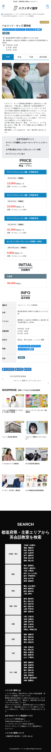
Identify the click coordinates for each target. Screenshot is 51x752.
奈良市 (30, 627)
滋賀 (25, 624)
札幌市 (32, 545)
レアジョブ (9, 719)
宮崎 (25, 675)
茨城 (25, 578)
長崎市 (30, 668)
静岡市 (30, 589)
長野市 (30, 612)
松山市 (30, 640)
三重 (25, 594)
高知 (25, 642)
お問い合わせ (28, 736)
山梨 (25, 609)
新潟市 (30, 599)
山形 (25, 553)
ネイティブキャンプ (12, 726)
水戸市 (30, 578)
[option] (25, 81)
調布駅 (28, 369)
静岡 (25, 589)
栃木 (25, 576)
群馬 (25, 581)
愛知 (25, 586)
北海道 (26, 545)
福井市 (30, 606)
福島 (25, 561)
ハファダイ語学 (24, 749)
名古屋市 (31, 586)
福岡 (25, 662)
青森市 (30, 548)
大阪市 (30, 617)
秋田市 (30, 550)
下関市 (30, 657)
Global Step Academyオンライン (17, 721)
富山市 (30, 601)
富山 (25, 601)
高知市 (30, 642)
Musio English (28, 724)
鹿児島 (26, 678)
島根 (25, 652)
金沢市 (30, 604)
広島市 (30, 647)
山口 (25, 657)
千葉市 (30, 571)
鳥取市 (30, 655)
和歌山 (26, 629)
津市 (30, 594)
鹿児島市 (33, 678)
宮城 (25, 558)
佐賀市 (30, 665)
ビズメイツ (9, 729)
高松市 (30, 637)
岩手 (25, 555)
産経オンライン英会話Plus (31, 726)
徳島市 (30, 634)
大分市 (30, 673)
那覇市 (30, 680)
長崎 (25, 668)
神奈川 (26, 568)
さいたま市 (32, 573)
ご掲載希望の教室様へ (13, 736)
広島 (25, 647)
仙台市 (30, 558)
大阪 (25, 617)
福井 (25, 606)
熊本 (25, 670)
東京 (25, 566)
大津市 (30, 624)
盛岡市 (30, 555)
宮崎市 (30, 675)
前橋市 (30, 581)
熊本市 (30, 670)
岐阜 (25, 591)
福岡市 (30, 662)
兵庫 (25, 622)
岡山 (25, 650)
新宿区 (30, 566)
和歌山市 (33, 629)
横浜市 (32, 568)
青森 (25, 548)
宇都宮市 (31, 576)
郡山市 (30, 561)
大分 (25, 673)
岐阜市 (30, 591)
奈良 (25, 627)
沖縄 (25, 680)
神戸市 (30, 622)
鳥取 (25, 655)
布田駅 (20, 369)
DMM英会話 (19, 719)
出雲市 (30, 652)
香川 (25, 637)
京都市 (30, 619)
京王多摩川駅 (9, 369)
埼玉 (25, 573)
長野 (25, 612)
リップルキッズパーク (13, 724)
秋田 (25, 550)
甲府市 (30, 609)
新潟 (25, 599)
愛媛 (25, 640)
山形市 (30, 553)
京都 (25, 619)
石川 (25, 604)
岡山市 (30, 650)
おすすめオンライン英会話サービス (19, 716)
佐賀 (25, 665)
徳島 (25, 634)
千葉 (25, 571)
